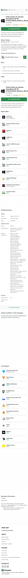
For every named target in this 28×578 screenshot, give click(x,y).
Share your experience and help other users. (11, 36)
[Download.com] (4, 10)
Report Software (15, 307)
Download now (15, 29)
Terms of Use (4, 552)
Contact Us (4, 541)
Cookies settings (5, 559)
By (8, 24)
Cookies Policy (4, 555)
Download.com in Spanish (7, 543)
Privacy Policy (4, 550)
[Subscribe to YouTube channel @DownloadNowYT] (8, 567)
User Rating (15, 24)
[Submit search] (9, 10)
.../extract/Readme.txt (12, 505)
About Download (5, 537)
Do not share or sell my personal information (11, 557)
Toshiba (3, 498)
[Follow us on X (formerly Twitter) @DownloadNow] (5, 567)
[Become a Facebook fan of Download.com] (3, 567)
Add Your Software (5, 539)
